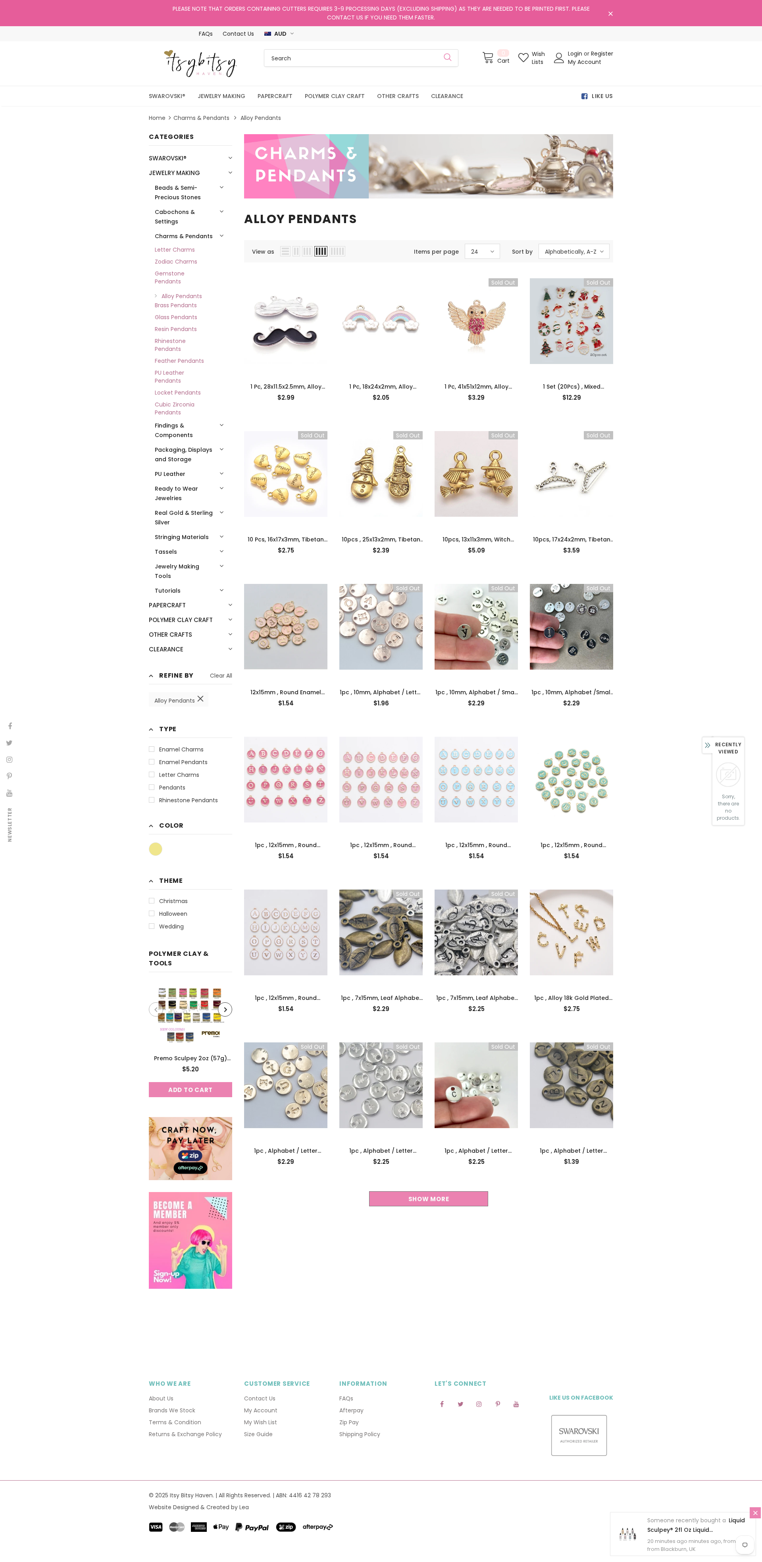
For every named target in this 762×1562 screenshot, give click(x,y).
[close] (610, 14)
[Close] (755, 1512)
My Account (584, 62)
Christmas (173, 901)
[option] (190, 1040)
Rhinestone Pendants (188, 800)
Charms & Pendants (201, 118)
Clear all (221, 676)
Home (157, 118)
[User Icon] (559, 58)
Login (576, 54)
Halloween (173, 914)
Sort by (522, 252)
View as (263, 252)
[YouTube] (516, 1404)
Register (602, 54)
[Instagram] (479, 1404)
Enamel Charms (181, 749)
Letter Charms (179, 775)
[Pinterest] (498, 1404)
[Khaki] (155, 849)
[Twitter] (460, 1404)
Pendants (172, 788)
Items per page (436, 252)
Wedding (171, 926)
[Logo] (200, 63)
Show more (428, 1199)
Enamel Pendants (183, 762)
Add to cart (190, 1090)
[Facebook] (442, 1404)
